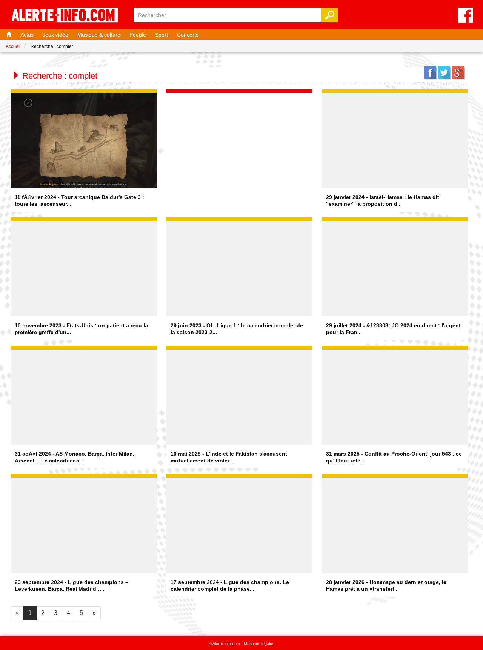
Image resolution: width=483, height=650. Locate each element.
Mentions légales (259, 643)
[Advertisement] (239, 140)
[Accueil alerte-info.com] (67, 16)
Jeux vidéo (55, 35)
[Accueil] (8, 34)
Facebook (430, 72)
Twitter (444, 72)
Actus (27, 35)
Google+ (458, 72)
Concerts (187, 35)
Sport (161, 35)
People (137, 35)
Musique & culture (98, 35)
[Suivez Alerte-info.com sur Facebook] (465, 16)
